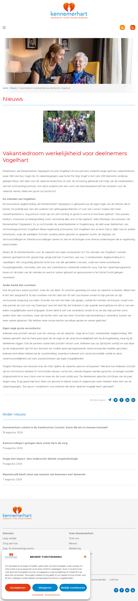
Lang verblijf (9, 538)
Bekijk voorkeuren (73, 587)
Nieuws (73, 543)
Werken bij (75, 548)
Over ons (74, 538)
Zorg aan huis (10, 543)
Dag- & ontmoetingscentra (18, 548)
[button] (85, 556)
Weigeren (45, 587)
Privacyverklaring (52, 595)
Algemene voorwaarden (92, 579)
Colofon (113, 579)
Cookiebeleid (37, 595)
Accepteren (17, 587)
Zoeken (127, 27)
